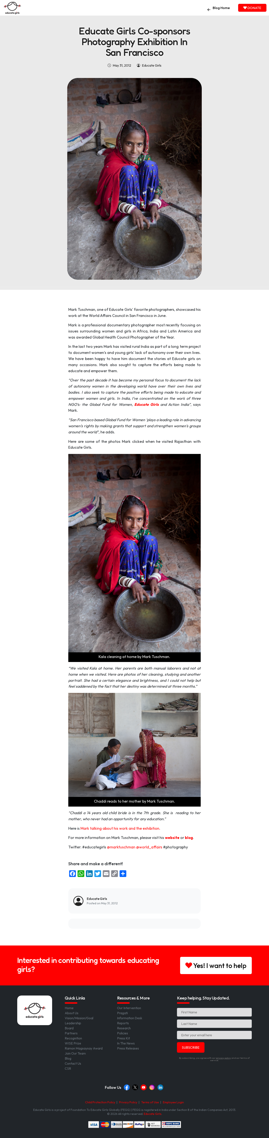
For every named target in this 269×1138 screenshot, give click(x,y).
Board (69, 1028)
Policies (122, 1033)
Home (69, 1008)
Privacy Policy (128, 1102)
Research (124, 1028)
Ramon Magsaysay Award (84, 1048)
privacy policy (223, 1057)
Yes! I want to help (219, 965)
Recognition (73, 1038)
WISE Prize (73, 1043)
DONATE (254, 8)
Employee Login (173, 1102)
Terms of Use (150, 1102)
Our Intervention (129, 1008)
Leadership (73, 1023)
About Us (71, 1013)
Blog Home (221, 8)
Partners (71, 1033)
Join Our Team (75, 1053)
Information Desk (129, 1018)
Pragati (122, 1013)
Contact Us (73, 1063)
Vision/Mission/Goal (79, 1018)
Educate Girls (152, 1114)
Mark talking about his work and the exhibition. (120, 828)
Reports (123, 1023)
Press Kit (123, 1038)
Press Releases (128, 1048)
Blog (68, 1058)
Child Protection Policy (100, 1102)
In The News (126, 1043)
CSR (68, 1068)
